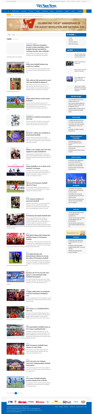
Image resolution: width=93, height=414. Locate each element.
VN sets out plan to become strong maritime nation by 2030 (75, 100)
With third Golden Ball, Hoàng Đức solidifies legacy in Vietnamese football (38, 237)
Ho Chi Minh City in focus (75, 14)
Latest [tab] (70, 50)
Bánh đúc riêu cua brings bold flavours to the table (74, 251)
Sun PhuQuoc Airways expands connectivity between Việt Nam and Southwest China (76, 195)
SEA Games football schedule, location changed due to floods (36, 379)
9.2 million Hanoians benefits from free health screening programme (76, 121)
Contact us (72, 406)
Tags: (9, 39)
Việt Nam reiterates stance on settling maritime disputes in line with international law (76, 219)
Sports (52, 11)
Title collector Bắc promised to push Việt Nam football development (38, 81)
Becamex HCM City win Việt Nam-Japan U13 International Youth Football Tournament (38, 275)
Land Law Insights (55, 14)
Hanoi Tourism (64, 14)
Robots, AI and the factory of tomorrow (80, 62)
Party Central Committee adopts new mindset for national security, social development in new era (76, 105)
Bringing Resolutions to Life (19, 14)
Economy (24, 11)
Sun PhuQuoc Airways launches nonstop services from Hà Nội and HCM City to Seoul (75, 190)
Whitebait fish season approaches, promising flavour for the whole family (75, 242)
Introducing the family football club (38, 216)
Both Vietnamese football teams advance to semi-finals (37, 346)
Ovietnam (73, 1)
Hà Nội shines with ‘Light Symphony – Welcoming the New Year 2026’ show (76, 125)
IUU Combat (18, 16)
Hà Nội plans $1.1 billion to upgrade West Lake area (76, 130)
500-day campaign (27, 16)
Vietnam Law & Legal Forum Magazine (58, 1)
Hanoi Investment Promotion (43, 14)
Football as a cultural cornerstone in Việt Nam (38, 118)
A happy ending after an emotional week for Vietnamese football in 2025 (38, 293)
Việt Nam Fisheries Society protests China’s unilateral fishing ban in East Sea (76, 224)
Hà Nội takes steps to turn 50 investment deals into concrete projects (75, 143)
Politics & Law (15, 11)
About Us (78, 1)
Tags (13, 34)
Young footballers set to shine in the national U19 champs (38, 167)
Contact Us (84, 1)
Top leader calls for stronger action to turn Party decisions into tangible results (76, 110)
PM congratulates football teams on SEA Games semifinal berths (38, 328)
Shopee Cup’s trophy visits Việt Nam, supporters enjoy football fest (38, 150)
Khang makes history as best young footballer (38, 99)
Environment (59, 11)
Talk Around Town (29, 115)
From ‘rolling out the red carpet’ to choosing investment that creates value (79, 79)
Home (9, 34)
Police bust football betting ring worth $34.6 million (37, 65)
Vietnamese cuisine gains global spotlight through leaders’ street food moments (76, 247)
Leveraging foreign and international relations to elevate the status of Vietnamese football (37, 256)
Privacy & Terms (79, 406)
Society (37, 11)
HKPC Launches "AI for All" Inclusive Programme (80, 70)
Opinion (67, 11)
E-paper (70, 35)
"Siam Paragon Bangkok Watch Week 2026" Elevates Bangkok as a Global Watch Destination (80, 88)
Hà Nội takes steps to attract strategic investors (76, 150)
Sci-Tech (31, 11)
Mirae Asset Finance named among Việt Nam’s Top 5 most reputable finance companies (76, 201)
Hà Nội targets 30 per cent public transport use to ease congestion (75, 164)
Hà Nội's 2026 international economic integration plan (76, 147)
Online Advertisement (73, 44)
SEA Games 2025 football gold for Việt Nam (37, 309)
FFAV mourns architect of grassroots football (35, 200)
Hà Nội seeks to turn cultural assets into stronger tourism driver (76, 161)
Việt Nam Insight (10, 16)
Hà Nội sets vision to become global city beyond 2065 (76, 168)
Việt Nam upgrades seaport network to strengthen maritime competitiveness (76, 214)
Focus (8, 14)
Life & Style (45, 11)
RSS (85, 406)
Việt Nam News (46, 6)
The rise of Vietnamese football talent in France (36, 184)
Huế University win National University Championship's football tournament (38, 363)
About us (66, 406)
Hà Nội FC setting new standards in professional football (38, 134)
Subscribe (71, 40)
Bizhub (68, 1)
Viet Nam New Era (31, 14)
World (73, 11)
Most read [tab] (80, 50)
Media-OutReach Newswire (31, 43)
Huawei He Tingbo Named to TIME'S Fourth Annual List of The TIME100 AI (80, 55)
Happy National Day (38, 16)
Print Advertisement (73, 42)
